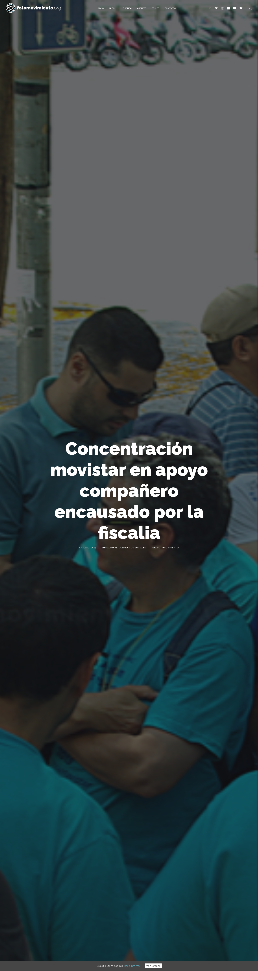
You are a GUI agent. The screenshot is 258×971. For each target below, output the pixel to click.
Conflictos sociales (132, 547)
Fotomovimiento (168, 547)
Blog (112, 8)
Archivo (141, 8)
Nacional (111, 547)
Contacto (170, 8)
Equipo (155, 8)
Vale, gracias (153, 966)
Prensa (127, 8)
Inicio (100, 8)
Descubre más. (132, 966)
